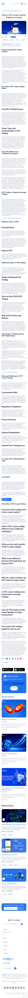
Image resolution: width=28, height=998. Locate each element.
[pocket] (21, 659)
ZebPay (4, 495)
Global (22, 3)
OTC (17, 39)
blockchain (5, 39)
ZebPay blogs (17, 492)
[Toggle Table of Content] (17, 45)
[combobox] (7, 924)
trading (23, 39)
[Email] (18, 659)
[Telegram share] (15, 659)
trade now (6, 499)
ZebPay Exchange (7, 932)
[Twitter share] (7, 659)
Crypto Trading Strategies (12, 372)
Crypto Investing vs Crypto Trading (14, 218)
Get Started (16, 3)
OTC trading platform (13, 468)
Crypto (12, 39)
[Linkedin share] (12, 659)
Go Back (6, 662)
